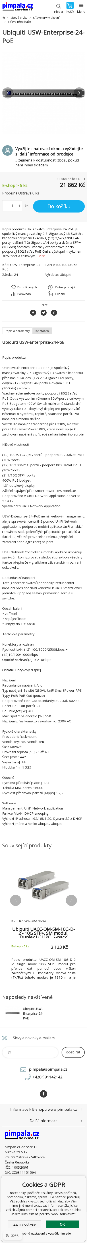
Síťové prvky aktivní (46, 18)
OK (62, 1224)
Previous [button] (7, 92)
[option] (43, 93)
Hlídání (60, 294)
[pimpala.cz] (3, 17)
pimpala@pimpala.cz (48, 1069)
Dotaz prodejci (65, 287)
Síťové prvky (18, 18)
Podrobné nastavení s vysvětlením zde (43, 1233)
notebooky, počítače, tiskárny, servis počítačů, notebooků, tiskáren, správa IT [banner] (17, 8)
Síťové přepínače (19, 22)
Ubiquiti (65, 274)
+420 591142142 (47, 1076)
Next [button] (79, 92)
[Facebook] (43, 1094)
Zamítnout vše (24, 1224)
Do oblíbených (27, 287)
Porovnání (24, 294)
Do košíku (59, 206)
